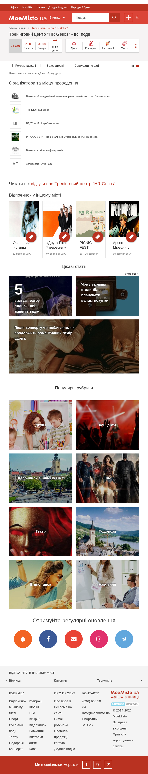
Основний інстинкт (21, 245)
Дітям (74, 48)
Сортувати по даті (87, 65)
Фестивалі (108, 48)
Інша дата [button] (55, 48)
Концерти (91, 48)
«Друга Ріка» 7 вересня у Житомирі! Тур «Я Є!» (57, 245)
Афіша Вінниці (17, 27)
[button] (136, 45)
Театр (124, 48)
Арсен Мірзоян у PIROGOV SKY (121, 245)
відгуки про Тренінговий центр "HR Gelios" (73, 183)
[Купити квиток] (31, 237)
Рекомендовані (25, 65)
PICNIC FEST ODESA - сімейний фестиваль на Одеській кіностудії (90, 245)
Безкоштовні (55, 65)
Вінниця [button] (55, 17)
